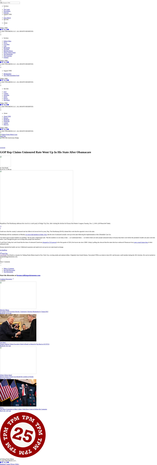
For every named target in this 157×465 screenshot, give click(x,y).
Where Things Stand (9, 52)
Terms (5, 97)
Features (6, 57)
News (5, 43)
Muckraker (7, 47)
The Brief (6, 49)
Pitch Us (6, 124)
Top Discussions (8, 272)
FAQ (5, 92)
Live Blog (6, 44)
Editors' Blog (7, 41)
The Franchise (8, 56)
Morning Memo (8, 51)
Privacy (6, 98)
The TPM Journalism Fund (11, 75)
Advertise (6, 95)
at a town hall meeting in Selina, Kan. (36, 234)
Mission (6, 118)
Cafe (5, 46)
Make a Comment (9, 268)
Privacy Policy (15, 464)
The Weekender (8, 54)
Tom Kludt (3, 255)
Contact (6, 93)
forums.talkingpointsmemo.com (28, 275)
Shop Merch (7, 18)
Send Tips (3, 136)
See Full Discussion (9, 270)
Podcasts (6, 13)
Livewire (2, 147)
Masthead (6, 119)
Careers (6, 123)
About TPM (7, 116)
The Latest (7, 9)
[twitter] (4, 462)
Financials (6, 121)
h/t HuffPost (3, 250)
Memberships (7, 74)
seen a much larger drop (141, 242)
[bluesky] (0, 29)
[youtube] (8, 29)
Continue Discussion (6, 279)
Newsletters (7, 11)
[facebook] (2, 29)
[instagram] (6, 29)
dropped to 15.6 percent (49, 242)
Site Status (7, 100)
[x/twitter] (4, 29)
